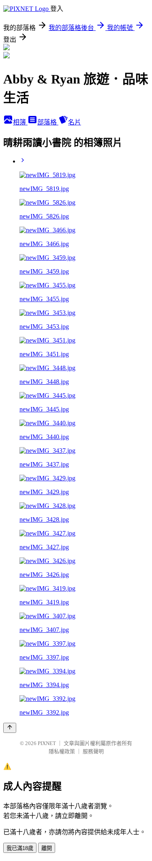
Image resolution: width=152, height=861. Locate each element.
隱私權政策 (62, 751)
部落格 (47, 122)
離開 (46, 848)
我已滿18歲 (19, 848)
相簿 (20, 122)
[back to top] (9, 728)
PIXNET (47, 743)
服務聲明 (93, 751)
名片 (74, 122)
